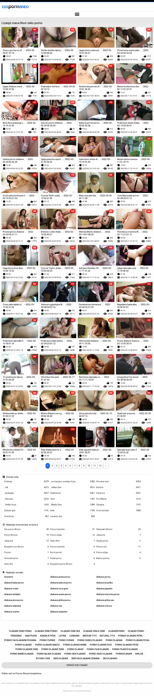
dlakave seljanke (12, 606)
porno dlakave (23, 645)
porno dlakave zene (26, 649)
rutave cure (43, 658)
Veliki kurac (72, 493)
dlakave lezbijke (12, 594)
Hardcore (118, 493)
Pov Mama (118, 499)
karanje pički (47, 636)
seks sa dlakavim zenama (85, 658)
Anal (72, 510)
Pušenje (26, 481)
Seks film (26, 564)
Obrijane (118, 504)
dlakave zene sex (70, 631)
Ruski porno (72, 558)
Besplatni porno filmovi (72, 564)
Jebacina (26, 541)
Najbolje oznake (14, 572)
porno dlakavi (75, 649)
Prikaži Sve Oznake (77, 665)
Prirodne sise (118, 481)
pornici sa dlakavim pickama (20, 640)
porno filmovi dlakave (125, 649)
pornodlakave (124, 654)
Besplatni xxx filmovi (26, 546)
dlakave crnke (11, 588)
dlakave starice (104, 606)
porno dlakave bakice (47, 645)
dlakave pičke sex (105, 600)
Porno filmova (26, 535)
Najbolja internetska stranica (22, 524)
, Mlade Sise (72, 504)
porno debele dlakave (89, 640)
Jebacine (118, 535)
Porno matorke (72, 529)
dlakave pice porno (13, 600)
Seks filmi (72, 541)
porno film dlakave (98, 649)
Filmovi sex (118, 546)
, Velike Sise (72, 487)
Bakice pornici (118, 558)
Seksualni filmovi (118, 529)
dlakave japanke (104, 588)
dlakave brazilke (104, 583)
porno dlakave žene (52, 649)
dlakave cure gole (59, 588)
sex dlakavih (110, 658)
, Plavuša (26, 499)
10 (89, 466)
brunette (8, 577)
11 (94, 466)
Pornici (26, 552)
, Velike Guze (26, 504)
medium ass (72, 516)
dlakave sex (56, 606)
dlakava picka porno (60, 577)
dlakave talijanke (58, 612)
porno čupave (47, 640)
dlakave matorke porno (108, 594)
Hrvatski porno (26, 558)
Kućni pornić (72, 552)
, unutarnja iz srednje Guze (72, 481)
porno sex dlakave (75, 654)
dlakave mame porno (60, 594)
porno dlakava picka (137, 640)
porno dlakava (114, 640)
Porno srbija (72, 535)
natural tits (107, 636)
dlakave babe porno (14, 583)
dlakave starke (11, 612)
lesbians (74, 636)
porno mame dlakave (22, 654)
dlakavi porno (136, 631)
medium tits (90, 636)
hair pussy (31, 636)
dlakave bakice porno (61, 583)
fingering (16, 636)
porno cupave (66, 640)
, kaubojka (26, 493)
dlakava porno (103, 577)
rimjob (139, 654)
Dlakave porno (68, 691)
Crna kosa (26, 516)
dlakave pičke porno (60, 600)
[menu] (77, 14)
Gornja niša (12, 477)
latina (62, 636)
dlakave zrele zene (94, 631)
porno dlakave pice (101, 645)
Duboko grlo (26, 510)
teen (72, 499)
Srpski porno (118, 541)
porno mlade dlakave (49, 654)
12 (100, 466)
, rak (26, 487)
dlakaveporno (116, 631)
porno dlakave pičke (126, 645)
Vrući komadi (118, 510)
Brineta (118, 487)
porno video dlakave (100, 654)
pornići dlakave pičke (130, 636)
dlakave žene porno (46, 631)
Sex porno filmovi (26, 529)
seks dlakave (60, 658)
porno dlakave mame (74, 645)
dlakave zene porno (20, 631)
